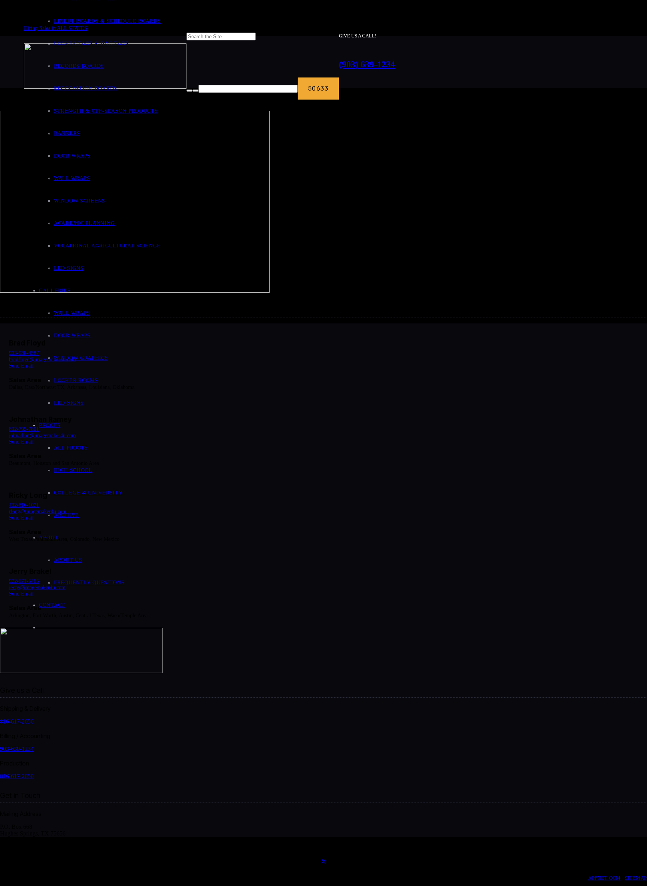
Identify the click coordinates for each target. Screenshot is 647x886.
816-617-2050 (17, 721)
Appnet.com (604, 878)
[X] (323, 862)
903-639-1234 (17, 749)
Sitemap (636, 878)
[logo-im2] (81, 671)
